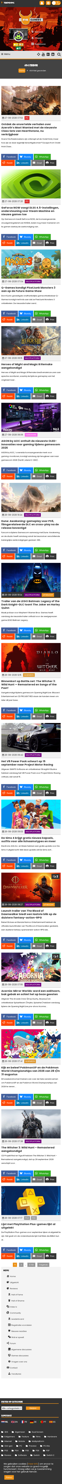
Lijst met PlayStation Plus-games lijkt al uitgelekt (28, 1225)
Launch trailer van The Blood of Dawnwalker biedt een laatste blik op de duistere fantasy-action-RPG (29, 914)
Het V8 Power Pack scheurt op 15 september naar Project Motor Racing (27, 762)
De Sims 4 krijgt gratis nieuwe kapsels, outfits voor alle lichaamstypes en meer (28, 839)
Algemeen (29, 675)
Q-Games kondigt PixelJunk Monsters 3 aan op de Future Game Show (28, 289)
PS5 (34, 1218)
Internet (8, 1441)
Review (7, 1455)
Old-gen (8, 1446)
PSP (48, 1450)
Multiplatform (33, 281)
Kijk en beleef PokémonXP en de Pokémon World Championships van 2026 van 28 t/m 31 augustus (30, 1071)
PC (27, 118)
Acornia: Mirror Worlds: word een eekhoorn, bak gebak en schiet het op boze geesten (30, 992)
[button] (56, 3)
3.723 (31, 1265)
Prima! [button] (9, 1477)
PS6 (37, 1450)
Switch (37, 1455)
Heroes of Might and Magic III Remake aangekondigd (26, 365)
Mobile (22, 1441)
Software (22, 1455)
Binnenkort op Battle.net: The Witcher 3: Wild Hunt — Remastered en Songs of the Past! (29, 684)
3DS (6, 1432)
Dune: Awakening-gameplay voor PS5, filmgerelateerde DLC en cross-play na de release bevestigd (30, 524)
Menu (7, 54)
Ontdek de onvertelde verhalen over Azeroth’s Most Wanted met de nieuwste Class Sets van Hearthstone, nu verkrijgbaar (29, 129)
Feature (25, 1436)
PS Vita (46, 1446)
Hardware (31, 434)
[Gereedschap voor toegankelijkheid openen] (48, 3)
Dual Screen (37, 1432)
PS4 (27, 1218)
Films (38, 1436)
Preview (32, 1446)
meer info (33, 1463)
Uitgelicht (48, 595)
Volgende (43, 1265)
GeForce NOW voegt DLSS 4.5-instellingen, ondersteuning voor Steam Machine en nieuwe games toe (30, 211)
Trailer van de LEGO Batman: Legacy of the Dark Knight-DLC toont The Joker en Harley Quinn (30, 604)
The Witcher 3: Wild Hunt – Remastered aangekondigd (28, 1149)
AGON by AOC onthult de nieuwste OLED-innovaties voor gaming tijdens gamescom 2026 (30, 444)
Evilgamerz (9, 1436)
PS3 (6, 1450)
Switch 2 (50, 1455)
